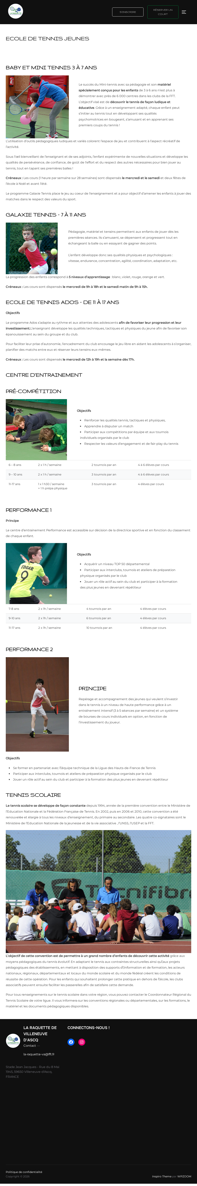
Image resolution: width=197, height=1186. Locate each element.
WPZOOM (184, 1176)
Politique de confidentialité (24, 1172)
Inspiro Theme (161, 1176)
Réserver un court (162, 12)
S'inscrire (128, 12)
